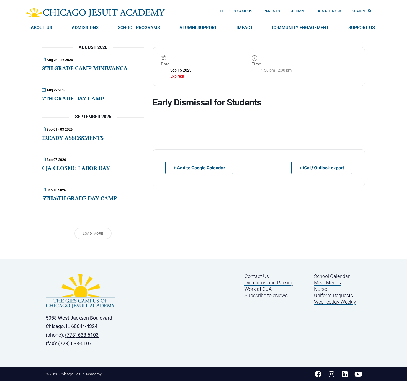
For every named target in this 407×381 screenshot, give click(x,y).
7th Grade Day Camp (73, 98)
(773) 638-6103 (82, 335)
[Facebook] (318, 374)
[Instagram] (331, 374)
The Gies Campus (236, 11)
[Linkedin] (344, 374)
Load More (93, 234)
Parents (271, 11)
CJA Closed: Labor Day (76, 168)
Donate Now (328, 11)
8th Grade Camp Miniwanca (85, 68)
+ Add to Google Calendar (199, 167)
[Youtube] (358, 374)
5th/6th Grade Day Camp (79, 198)
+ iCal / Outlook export (321, 167)
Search (359, 11)
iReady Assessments (73, 138)
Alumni (298, 11)
